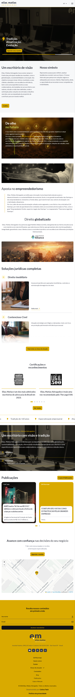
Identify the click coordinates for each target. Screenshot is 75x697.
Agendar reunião (37, 554)
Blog (37, 675)
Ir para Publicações (65, 478)
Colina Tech (44, 690)
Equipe (35, 664)
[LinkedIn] (41, 650)
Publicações (37, 678)
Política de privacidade (37, 693)
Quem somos (37, 661)
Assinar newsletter (37, 628)
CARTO (71, 592)
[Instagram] (37, 650)
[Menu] (72, 3)
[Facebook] (33, 650)
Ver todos (37, 408)
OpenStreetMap (56, 592)
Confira (5, 106)
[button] (31, 401)
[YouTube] (29, 650)
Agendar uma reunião (14, 50)
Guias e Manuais (37, 681)
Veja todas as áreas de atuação (37, 349)
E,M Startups (37, 658)
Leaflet (48, 592)
